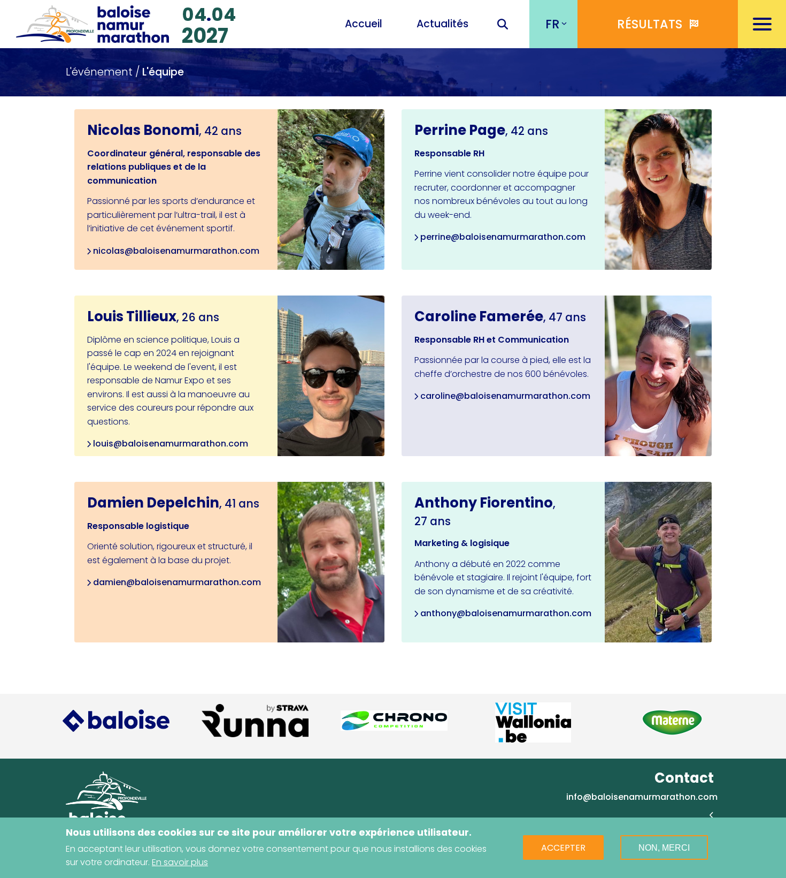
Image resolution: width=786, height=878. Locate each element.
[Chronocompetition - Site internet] (394, 720)
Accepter (563, 848)
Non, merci (664, 847)
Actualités (442, 24)
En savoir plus (180, 862)
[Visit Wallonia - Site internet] (533, 722)
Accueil (363, 24)
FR (552, 24)
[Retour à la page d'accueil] (92, 22)
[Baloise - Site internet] (116, 720)
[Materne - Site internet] (672, 722)
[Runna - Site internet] (255, 721)
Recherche (503, 25)
